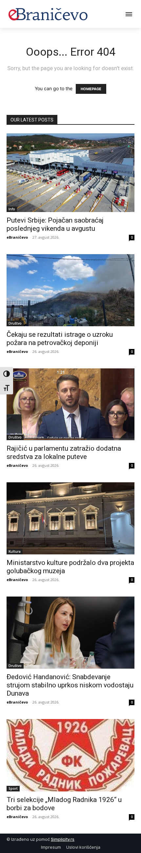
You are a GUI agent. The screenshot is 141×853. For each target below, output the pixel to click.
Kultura (15, 551)
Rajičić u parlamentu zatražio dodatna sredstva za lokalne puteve (64, 452)
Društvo (15, 323)
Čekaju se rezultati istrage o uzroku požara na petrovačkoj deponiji (60, 339)
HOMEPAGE (91, 89)
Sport (13, 788)
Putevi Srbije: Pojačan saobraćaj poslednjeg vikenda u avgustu (55, 224)
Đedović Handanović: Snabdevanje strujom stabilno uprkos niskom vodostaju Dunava (70, 685)
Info (12, 209)
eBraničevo (17, 237)
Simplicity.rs (62, 839)
